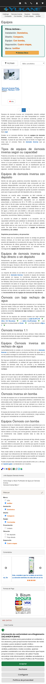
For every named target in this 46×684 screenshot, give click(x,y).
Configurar (23, 674)
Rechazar (23, 669)
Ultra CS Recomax (8, 321)
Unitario (9, 528)
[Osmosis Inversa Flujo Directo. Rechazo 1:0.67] (12, 74)
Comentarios (7, 552)
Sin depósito (11, 534)
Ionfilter (9, 503)
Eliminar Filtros (22, 53)
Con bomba (11, 522)
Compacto (10, 516)
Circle (21, 323)
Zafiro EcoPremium (30, 321)
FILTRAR (10, 63)
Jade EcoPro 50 (34, 319)
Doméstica (11, 510)
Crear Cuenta (8, 625)
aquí (6, 132)
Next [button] (40, 568)
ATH (8, 500)
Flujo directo (11, 537)
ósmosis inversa (32, 142)
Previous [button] (6, 568)
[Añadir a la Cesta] (42, 319)
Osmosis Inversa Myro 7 (11, 485)
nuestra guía (7, 464)
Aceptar (23, 664)
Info (12, 101)
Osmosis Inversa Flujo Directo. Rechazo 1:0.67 (11, 89)
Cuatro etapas (12, 543)
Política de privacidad (23, 680)
